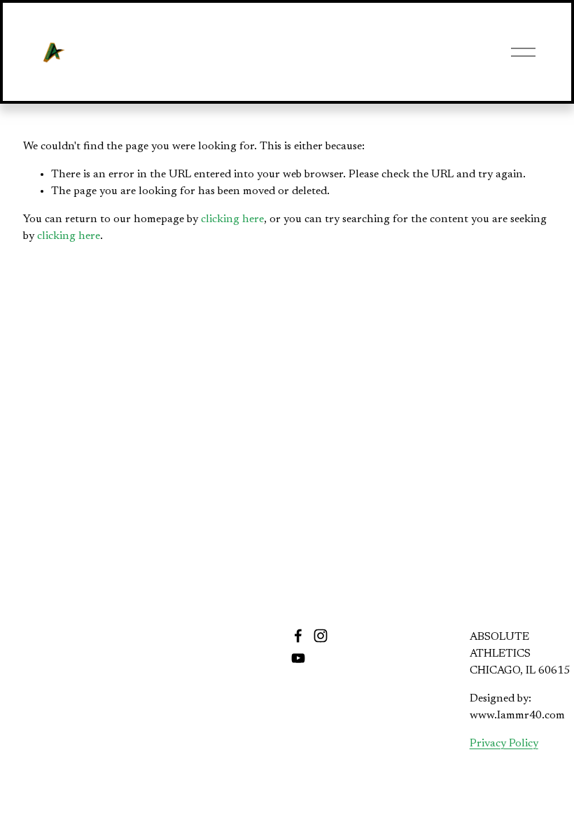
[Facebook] (298, 636)
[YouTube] (298, 658)
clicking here (232, 219)
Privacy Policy (504, 743)
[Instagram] (321, 636)
